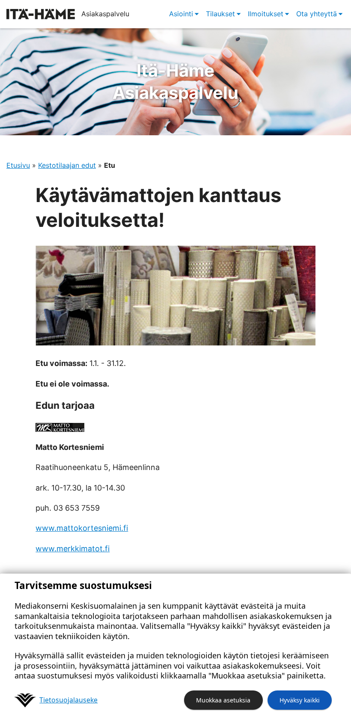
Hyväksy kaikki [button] (300, 700)
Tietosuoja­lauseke (68, 700)
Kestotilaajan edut (67, 165)
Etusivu (18, 165)
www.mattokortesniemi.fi (82, 528)
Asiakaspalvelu (175, 81)
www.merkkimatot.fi (73, 548)
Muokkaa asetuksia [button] (223, 700)
